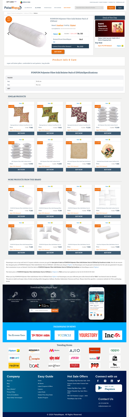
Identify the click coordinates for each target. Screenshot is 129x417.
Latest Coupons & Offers (45, 386)
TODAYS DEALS (47, 7)
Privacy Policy (11, 392)
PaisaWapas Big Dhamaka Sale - (78, 380)
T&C (54, 42)
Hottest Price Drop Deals (45, 395)
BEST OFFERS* (67, 7)
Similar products (17, 96)
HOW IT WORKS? (103, 2)
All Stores (41, 383)
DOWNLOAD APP (120, 2)
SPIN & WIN (26, 2)
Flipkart (73, 25)
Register (111, 8)
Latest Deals (41, 392)
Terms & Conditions (13, 395)
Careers (40, 389)
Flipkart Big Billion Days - (76, 388)
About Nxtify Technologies (14, 397)
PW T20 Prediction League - (77, 395)
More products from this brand (24, 179)
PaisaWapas (59, 415)
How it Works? (11, 389)
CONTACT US (112, 2)
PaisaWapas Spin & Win (74, 398)
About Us (9, 380)
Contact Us (105, 399)
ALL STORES (38, 7)
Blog (8, 383)
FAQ (8, 386)
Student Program (43, 397)
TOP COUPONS (57, 7)
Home (39, 380)
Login (120, 8)
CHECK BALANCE (94, 2)
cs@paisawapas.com (104, 406)
